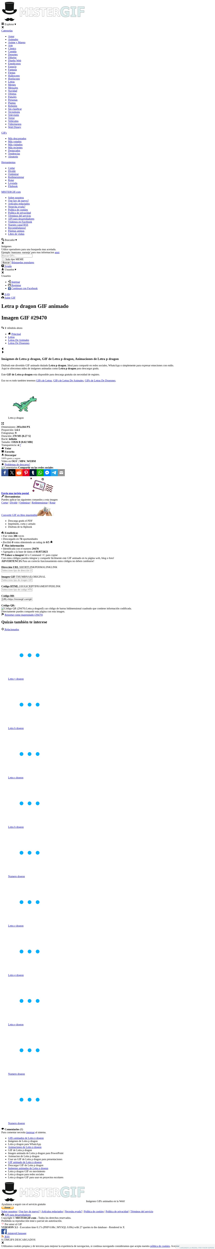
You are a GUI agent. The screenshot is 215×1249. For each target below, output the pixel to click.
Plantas (12, 102)
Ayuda (8, 266)
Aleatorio (13, 156)
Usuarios (10, 269)
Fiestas (11, 72)
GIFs (4, 132)
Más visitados (15, 144)
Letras (11, 81)
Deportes (13, 54)
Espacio (12, 66)
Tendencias (14, 153)
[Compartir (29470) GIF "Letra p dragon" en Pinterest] (26, 472)
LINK (54, 567)
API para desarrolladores (21, 218)
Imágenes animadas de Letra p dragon (28, 1168)
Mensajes (13, 87)
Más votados (15, 141)
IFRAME (40, 586)
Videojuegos (14, 124)
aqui (57, 252)
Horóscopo (14, 78)
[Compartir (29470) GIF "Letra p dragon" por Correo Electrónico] (61, 472)
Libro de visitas (16, 233)
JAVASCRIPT (27, 586)
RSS (7, 1236)
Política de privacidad (19, 212)
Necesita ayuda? (73, 1211)
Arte (10, 45)
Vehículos (13, 121)
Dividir (12, 171)
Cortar (11, 168)
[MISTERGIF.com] (43, 20)
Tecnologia (14, 112)
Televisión (13, 115)
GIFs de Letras (44, 380)
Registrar (16, 285)
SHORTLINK (27, 567)
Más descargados (17, 138)
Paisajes (12, 96)
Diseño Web (14, 60)
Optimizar (13, 174)
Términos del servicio (19, 215)
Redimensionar (16, 177)
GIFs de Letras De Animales (68, 380)
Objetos (12, 93)
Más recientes (15, 147)
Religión (12, 105)
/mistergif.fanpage (16, 1233)
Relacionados (11, 629)
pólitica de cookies (160, 1246)
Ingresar (15, 282)
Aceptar (175, 1246)
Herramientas (8, 162)
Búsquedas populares (23, 262)
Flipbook (13, 186)
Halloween (14, 75)
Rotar (11, 180)
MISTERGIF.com (11, 191)
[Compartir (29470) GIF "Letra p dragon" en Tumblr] (33, 472)
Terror (11, 118)
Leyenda (12, 183)
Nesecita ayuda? (16, 206)
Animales (13, 39)
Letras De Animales (18, 340)
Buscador (10, 240)
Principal (16, 334)
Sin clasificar (15, 108)
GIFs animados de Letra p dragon (26, 1138)
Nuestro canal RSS (18, 224)
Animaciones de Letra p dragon (24, 1147)
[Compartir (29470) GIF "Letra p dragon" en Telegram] (54, 472)
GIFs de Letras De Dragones (100, 380)
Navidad (12, 90)
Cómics (12, 48)
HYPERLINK (53, 586)
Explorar (10, 24)
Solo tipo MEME (14, 259)
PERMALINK (43, 567)
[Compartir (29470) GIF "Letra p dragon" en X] (11, 472)
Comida (12, 51)
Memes (12, 84)
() (7, 294)
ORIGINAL (39, 576)
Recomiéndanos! (17, 227)
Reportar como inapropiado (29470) (24, 614)
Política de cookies (18, 209)
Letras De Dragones (18, 343)
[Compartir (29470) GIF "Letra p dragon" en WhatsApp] (40, 472)
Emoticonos (14, 63)
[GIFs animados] (43, 1201)
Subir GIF (9, 297)
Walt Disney (14, 127)
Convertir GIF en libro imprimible (19, 515)
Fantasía (12, 69)
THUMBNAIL (24, 576)
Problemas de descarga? (17, 464)
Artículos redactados (19, 203)
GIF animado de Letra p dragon (25, 1162)
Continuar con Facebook (24, 288)
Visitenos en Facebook (20, 221)
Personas (12, 99)
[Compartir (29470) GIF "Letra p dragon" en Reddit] (19, 472)
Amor (11, 36)
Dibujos (12, 57)
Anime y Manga (16, 42)
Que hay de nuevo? (18, 200)
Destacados (14, 150)
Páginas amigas (16, 230)
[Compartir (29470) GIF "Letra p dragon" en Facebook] (4, 472)
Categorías (7, 30)
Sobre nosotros (16, 197)
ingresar (30, 1132)
